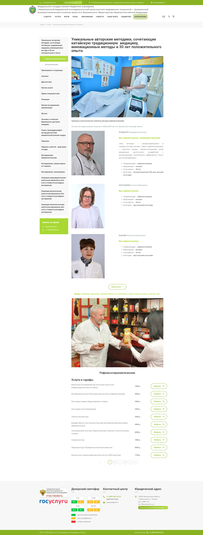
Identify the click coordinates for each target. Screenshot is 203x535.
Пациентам (126, 17)
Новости (100, 17)
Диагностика (46, 82)
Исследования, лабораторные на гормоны (53, 165)
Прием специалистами (50, 94)
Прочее (44, 114)
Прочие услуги (47, 88)
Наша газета (112, 17)
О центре (47, 17)
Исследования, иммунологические (49, 156)
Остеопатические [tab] (51, 65)
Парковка (45, 141)
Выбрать (158, 386)
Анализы (45, 76)
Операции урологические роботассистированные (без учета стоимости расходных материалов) (52, 195)
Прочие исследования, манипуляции (50, 106)
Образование (87, 17)
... (120, 462)
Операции (45, 99)
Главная (42, 24)
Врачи (66, 17)
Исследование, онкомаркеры (53, 172)
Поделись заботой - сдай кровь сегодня (53, 148)
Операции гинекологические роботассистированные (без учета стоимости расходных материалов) (52, 208)
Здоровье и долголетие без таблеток (86, 121)
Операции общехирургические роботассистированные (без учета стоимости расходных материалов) (53, 181)
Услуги (58, 17)
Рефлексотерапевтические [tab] (55, 59)
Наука (75, 17)
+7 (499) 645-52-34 (49, 2)
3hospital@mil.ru (159, 2)
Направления (140, 17)
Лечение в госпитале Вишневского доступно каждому (50, 121)
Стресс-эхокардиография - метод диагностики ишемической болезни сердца (53, 132)
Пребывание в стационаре (52, 70)
